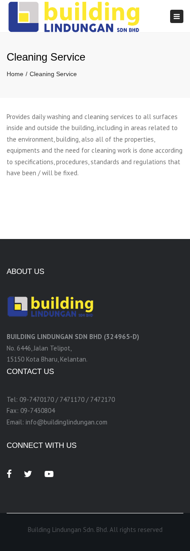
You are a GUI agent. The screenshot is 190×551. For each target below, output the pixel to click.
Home (15, 73)
